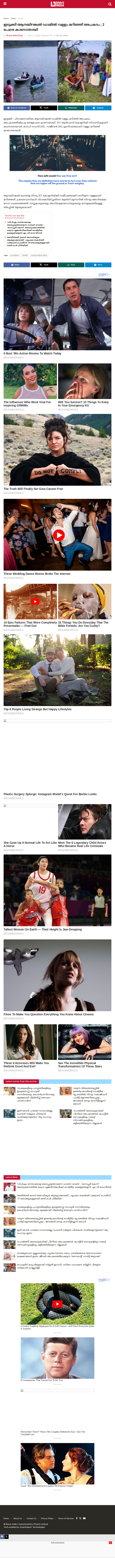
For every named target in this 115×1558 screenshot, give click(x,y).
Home (6, 18)
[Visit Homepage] (57, 4)
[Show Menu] (5, 4)
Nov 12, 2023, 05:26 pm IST (40, 36)
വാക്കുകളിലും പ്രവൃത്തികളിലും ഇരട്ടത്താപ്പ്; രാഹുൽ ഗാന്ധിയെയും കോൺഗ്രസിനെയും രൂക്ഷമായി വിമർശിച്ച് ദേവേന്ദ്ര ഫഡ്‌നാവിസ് (36, 1094)
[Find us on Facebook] (76, 1518)
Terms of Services (66, 1518)
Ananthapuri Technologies (32, 1527)
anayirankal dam (39, 255)
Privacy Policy (47, 1518)
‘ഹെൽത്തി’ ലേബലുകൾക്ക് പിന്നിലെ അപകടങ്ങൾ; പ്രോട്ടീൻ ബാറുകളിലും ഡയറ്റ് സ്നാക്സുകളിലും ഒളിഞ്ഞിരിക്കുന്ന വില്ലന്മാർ (90, 1117)
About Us (17, 1518)
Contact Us (31, 1518)
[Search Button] (109, 4)
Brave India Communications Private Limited (27, 1524)
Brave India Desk (14, 36)
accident (15, 255)
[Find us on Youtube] (84, 1518)
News (13, 18)
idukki (25, 255)
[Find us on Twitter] (80, 1518)
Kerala (20, 18)
